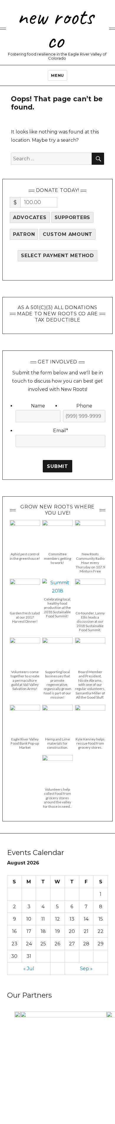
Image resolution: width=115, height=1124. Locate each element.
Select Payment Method (57, 255)
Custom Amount (67, 234)
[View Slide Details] (17, 1015)
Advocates (30, 217)
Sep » (86, 968)
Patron (24, 234)
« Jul (28, 968)
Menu (57, 75)
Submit (57, 466)
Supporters (73, 217)
